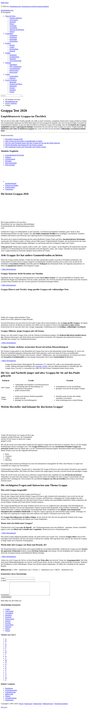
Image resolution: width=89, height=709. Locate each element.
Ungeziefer (13, 28)
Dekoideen (13, 65)
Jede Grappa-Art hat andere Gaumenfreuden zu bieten (23, 141)
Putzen (12, 24)
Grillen (12, 47)
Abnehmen (13, 35)
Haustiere (13, 59)
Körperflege (14, 41)
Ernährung (13, 37)
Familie (7, 53)
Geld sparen (14, 20)
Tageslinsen (9, 189)
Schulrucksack (10, 159)
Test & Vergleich (11, 80)
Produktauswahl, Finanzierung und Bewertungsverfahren (29, 6)
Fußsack (8, 157)
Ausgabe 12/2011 (41, 366)
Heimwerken (14, 70)
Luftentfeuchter (10, 692)
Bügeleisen (9, 688)
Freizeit (12, 88)
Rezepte (12, 51)
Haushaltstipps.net (11, 101)
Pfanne (7, 696)
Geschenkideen (15, 68)
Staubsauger (9, 700)
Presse (21, 704)
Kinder (12, 92)
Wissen (12, 31)
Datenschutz (37, 704)
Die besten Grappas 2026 (14, 139)
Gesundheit (9, 33)
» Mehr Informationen (8, 269)
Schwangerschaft (15, 61)
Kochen (8, 43)
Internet (7, 621)
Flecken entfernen (16, 18)
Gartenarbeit (14, 76)
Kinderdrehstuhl (10, 183)
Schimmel (13, 26)
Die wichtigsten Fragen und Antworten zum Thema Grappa (25, 147)
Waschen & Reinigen (17, 30)
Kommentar (5, 595)
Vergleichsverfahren (61, 704)
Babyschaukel (10, 165)
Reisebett (8, 161)
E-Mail (3, 580)
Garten (7, 74)
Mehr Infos (4, 3)
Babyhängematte (11, 163)
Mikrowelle (9, 694)
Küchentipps (14, 49)
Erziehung (13, 55)
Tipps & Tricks (10, 16)
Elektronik (13, 86)
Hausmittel (13, 39)
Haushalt (13, 22)
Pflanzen (13, 78)
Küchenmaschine (11, 690)
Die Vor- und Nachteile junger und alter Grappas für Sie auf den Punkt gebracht (32, 143)
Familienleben (14, 57)
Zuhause (8, 63)
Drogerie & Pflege (16, 84)
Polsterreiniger (10, 187)
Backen (12, 45)
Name (3, 578)
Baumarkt (13, 82)
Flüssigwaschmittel (11, 185)
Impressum (28, 704)
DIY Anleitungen (15, 66)
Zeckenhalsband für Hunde (14, 155)
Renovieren (13, 72)
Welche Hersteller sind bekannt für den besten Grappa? (24, 145)
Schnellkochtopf (10, 698)
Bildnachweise (48, 704)
